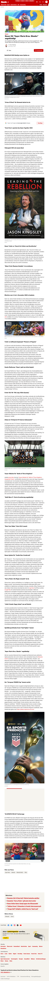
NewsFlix (31, 0)
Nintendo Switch (20, 872)
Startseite (3, 946)
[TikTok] (17, 925)
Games (12, 916)
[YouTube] (20, 925)
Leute (6, 953)
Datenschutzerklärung (25, 976)
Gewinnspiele (14, 959)
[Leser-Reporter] (37, 2)
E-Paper (17, 0)
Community (23, 4)
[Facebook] (8, 925)
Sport (8, 4)
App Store (31, 588)
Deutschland (17, 946)
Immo (23, 0)
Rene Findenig (13, 45)
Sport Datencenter (5, 959)
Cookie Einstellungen (5, 978)
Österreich (3, 4)
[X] (11, 925)
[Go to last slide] (5, 84)
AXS (6, 317)
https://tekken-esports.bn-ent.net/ (25, 709)
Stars (2, 953)
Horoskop (20, 953)
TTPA (18, 976)
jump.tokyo (11, 477)
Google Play (8, 589)
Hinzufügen (40, 123)
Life (18, 4)
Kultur (10, 953)
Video (40, 4)
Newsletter (3, 948)
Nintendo (13, 872)
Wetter (41, 946)
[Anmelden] (43, 2)
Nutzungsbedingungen (36, 976)
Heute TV (40, 953)
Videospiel (7, 916)
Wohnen (33, 959)
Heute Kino (34, 953)
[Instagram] (14, 925)
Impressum (3, 976)
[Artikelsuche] (40, 2)
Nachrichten (24, 946)
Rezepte (21, 959)
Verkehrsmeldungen (41, 959)
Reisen (6, 961)
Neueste (45, 4)
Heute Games (26, 953)
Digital (14, 953)
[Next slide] (44, 84)
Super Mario (7, 872)
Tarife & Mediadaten (11, 976)
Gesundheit (27, 959)
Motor (2, 961)
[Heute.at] (4, 2)
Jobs (27, 0)
